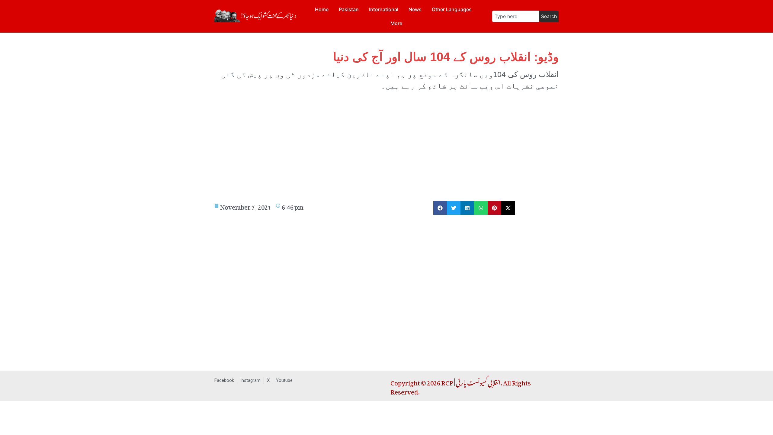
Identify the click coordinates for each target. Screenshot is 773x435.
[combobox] (515, 16)
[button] (440, 208)
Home (322, 9)
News (415, 9)
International (383, 9)
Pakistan (349, 9)
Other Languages (452, 9)
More (396, 23)
